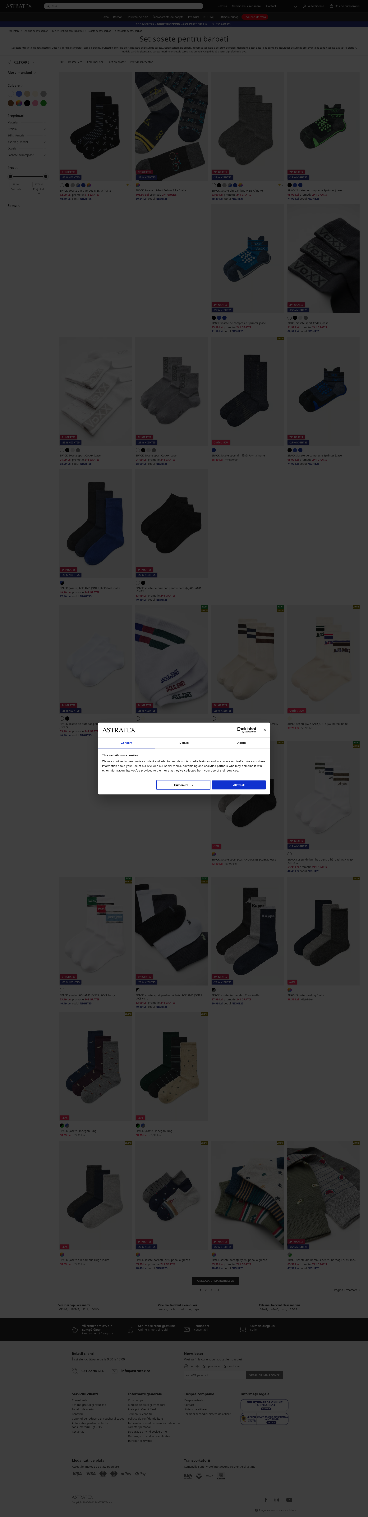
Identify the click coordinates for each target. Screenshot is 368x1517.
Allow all (239, 785)
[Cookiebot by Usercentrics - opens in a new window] (239, 730)
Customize (181, 785)
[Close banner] (264, 730)
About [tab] (241, 742)
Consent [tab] (126, 742)
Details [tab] (184, 742)
